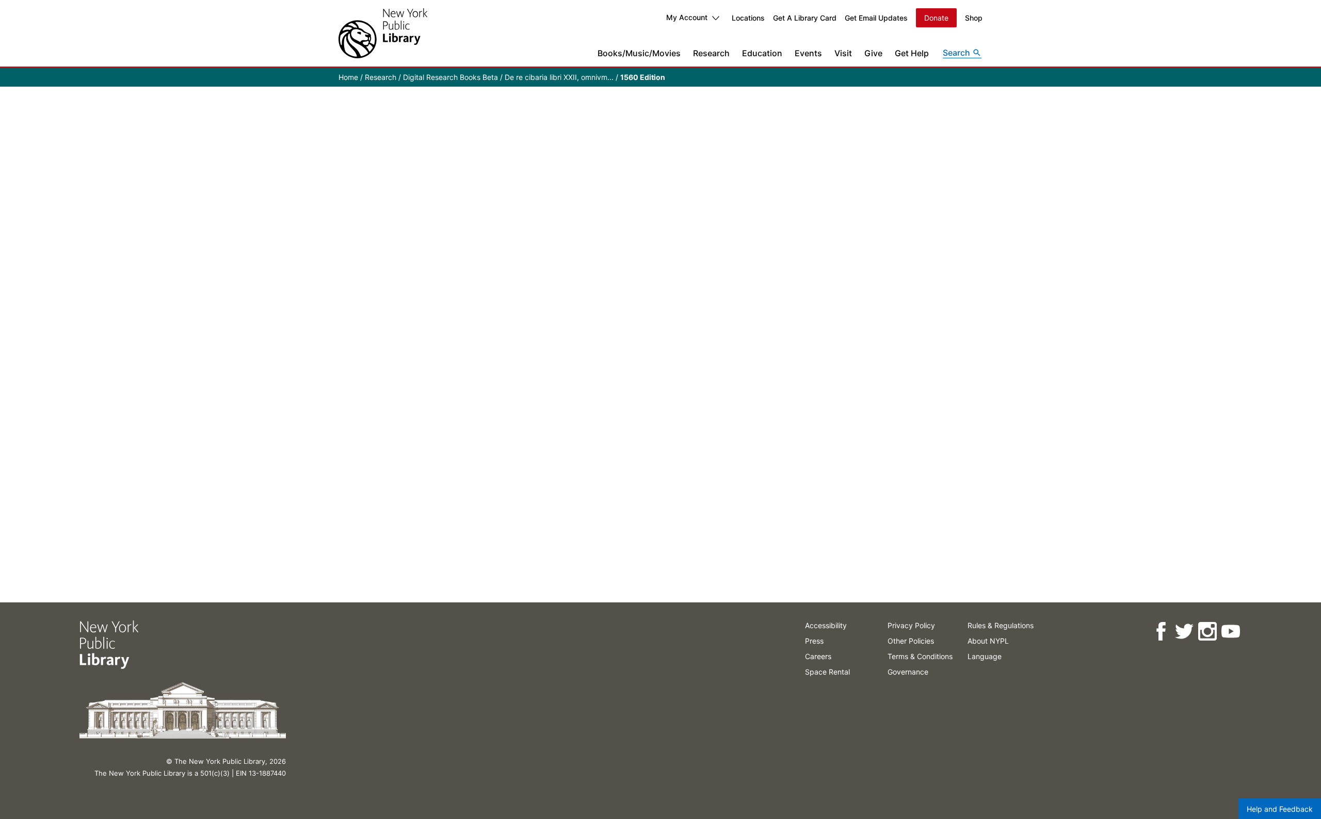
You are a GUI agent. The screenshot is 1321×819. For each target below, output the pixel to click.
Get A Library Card (804, 17)
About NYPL (988, 640)
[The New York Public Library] (383, 33)
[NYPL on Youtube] (1230, 631)
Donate (936, 17)
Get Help (912, 53)
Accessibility (826, 625)
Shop (973, 17)
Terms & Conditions (920, 656)
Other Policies (911, 640)
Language (985, 656)
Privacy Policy (911, 625)
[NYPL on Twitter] (1184, 631)
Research (711, 53)
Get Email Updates (876, 17)
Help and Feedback (1280, 809)
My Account (686, 17)
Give (873, 53)
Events (808, 53)
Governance (908, 671)
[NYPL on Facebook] (1161, 631)
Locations (748, 17)
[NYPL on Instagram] (1207, 631)
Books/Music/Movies (639, 53)
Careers (818, 656)
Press (814, 640)
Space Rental (827, 671)
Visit (843, 53)
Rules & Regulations (1001, 625)
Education (762, 53)
